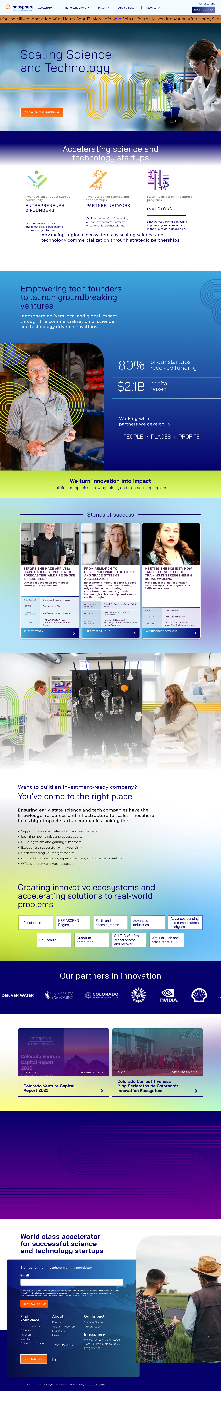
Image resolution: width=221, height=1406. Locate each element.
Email (24, 1275)
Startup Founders (31, 1326)
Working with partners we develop (142, 421)
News (55, 1335)
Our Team (58, 1330)
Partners (25, 1334)
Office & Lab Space (32, 1343)
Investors (26, 1339)
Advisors (25, 1330)
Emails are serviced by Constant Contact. (79, 1295)
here (23, 19)
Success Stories (93, 1322)
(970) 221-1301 (92, 1348)
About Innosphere (64, 1326)
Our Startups (92, 1326)
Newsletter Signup (34, 1303)
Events (56, 1322)
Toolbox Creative (96, 1384)
